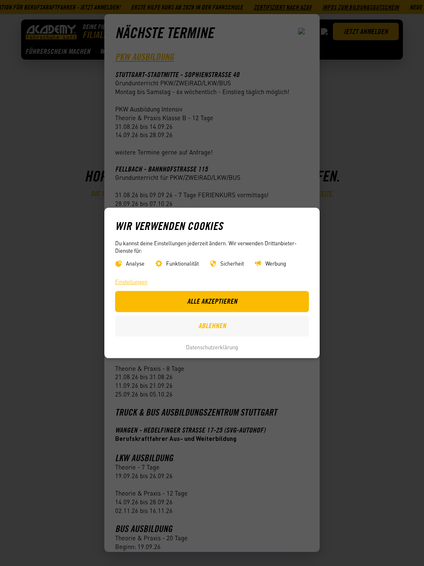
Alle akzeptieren (212, 301)
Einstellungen (131, 281)
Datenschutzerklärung (212, 347)
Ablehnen (212, 326)
